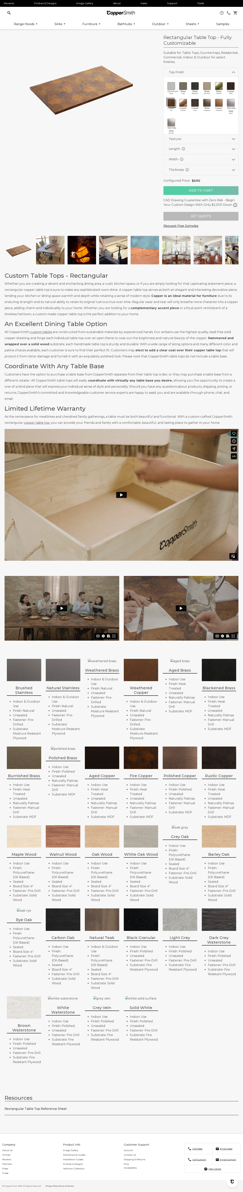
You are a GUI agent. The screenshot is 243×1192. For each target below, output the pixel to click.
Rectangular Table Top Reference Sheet (36, 1109)
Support (172, 3)
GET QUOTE (201, 216)
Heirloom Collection (73, 1168)
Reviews (9, 3)
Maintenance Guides (74, 1154)
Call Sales (197, 1148)
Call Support (199, 1159)
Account (128, 1150)
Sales (143, 3)
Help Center (214, 1168)
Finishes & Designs (45, 3)
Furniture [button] (90, 24)
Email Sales (226, 1148)
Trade (200, 3)
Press (5, 1168)
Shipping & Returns (134, 1159)
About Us (7, 1150)
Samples (222, 24)
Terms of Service (66, 1186)
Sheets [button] (191, 24)
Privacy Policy (52, 1186)
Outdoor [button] (159, 24)
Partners (7, 1164)
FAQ (126, 1164)
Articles (6, 1154)
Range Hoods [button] (24, 24)
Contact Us (130, 1154)
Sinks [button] (58, 24)
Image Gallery (84, 3)
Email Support (228, 1159)
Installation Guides (73, 1159)
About (117, 3)
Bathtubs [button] (125, 24)
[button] (9, 12)
